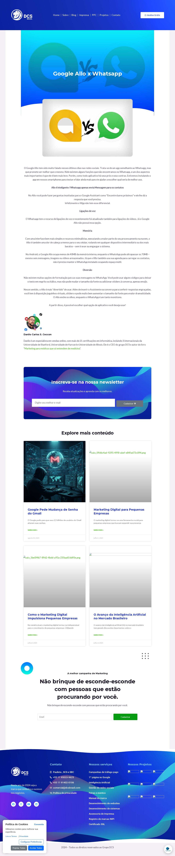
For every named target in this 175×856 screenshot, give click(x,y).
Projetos (104, 15)
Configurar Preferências (31, 842)
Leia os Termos (11, 836)
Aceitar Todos (36, 848)
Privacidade (23, 836)
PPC (94, 15)
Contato (116, 15)
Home (56, 15)
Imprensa (84, 15)
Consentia (39, 825)
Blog (74, 15)
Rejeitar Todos (19, 848)
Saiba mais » (32, 530)
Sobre (65, 15)
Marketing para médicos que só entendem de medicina (52, 348)
